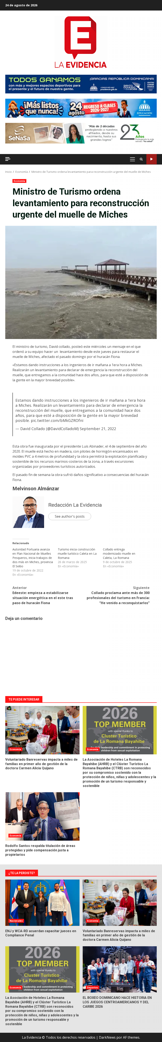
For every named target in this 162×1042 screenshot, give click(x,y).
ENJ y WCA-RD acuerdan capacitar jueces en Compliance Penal (42, 903)
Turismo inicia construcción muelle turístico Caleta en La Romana (77, 553)
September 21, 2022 (98, 428)
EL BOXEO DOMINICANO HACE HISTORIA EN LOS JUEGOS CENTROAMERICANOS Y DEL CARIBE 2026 (120, 969)
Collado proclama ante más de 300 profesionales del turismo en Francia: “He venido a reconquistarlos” (118, 595)
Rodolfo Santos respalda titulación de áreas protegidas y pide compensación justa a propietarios (42, 816)
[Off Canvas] (7, 159)
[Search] (141, 159)
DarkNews (107, 1037)
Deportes (92, 987)
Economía (19, 180)
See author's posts (70, 516)
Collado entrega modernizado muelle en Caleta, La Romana (119, 553)
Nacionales (16, 920)
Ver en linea (151, 159)
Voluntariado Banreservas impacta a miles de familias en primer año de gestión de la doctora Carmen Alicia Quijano (42, 730)
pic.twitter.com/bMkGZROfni (57, 420)
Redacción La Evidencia (75, 505)
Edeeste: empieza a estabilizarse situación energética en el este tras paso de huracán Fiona (42, 595)
